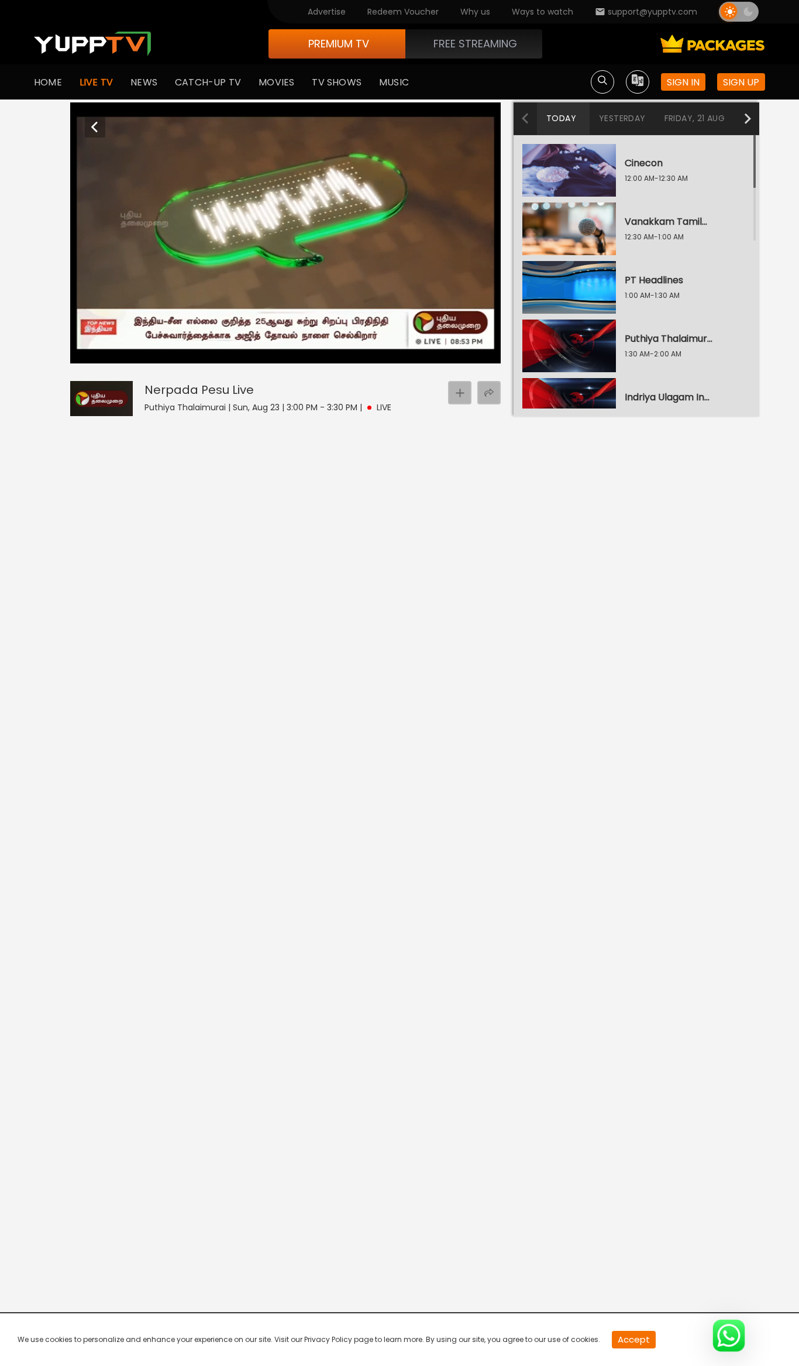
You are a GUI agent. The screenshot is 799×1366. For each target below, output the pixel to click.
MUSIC (394, 82)
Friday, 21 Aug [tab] (694, 118)
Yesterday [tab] (622, 118)
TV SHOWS (336, 82)
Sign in (683, 82)
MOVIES (276, 82)
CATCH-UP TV (208, 82)
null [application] (116, 352)
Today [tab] (561, 118)
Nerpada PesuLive (199, 390)
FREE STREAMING (475, 43)
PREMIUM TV (338, 43)
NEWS (143, 82)
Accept (634, 1339)
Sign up (741, 82)
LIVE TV (96, 82)
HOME (48, 82)
